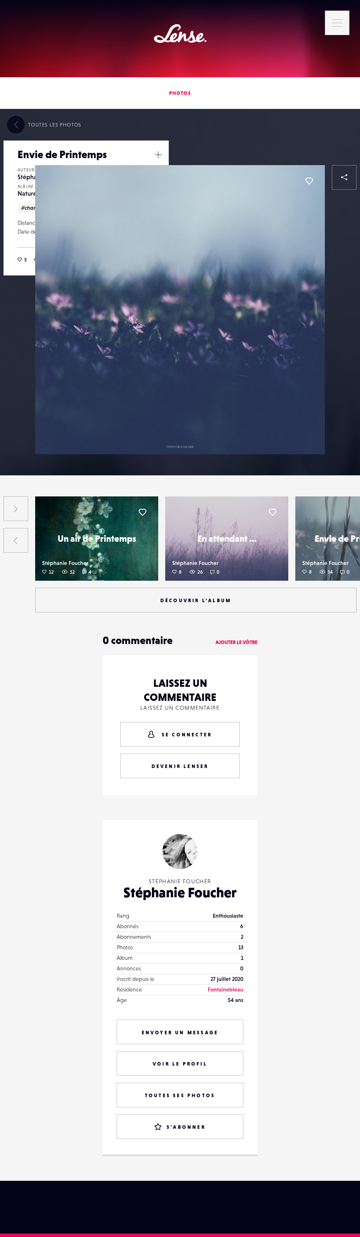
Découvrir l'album (195, 600)
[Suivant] (16, 508)
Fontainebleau (225, 989)
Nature (27, 193)
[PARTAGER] (344, 177)
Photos (180, 93)
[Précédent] (16, 540)
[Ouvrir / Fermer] (158, 154)
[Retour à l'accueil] (180, 33)
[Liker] (309, 181)
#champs (32, 207)
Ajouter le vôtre (236, 642)
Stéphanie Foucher (65, 563)
